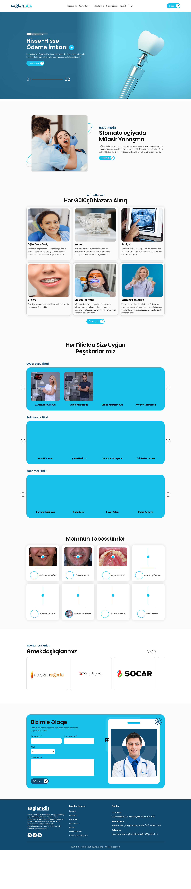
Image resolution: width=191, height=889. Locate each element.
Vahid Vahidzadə (79, 404)
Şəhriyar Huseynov (112, 458)
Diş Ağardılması (75, 831)
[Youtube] (39, 835)
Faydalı (123, 6)
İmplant (72, 811)
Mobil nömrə (70, 736)
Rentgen (72, 815)
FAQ (130, 6)
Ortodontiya (74, 823)
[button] (23, 387)
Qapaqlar (73, 819)
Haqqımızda (72, 6)
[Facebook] (30, 835)
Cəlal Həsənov (152, 613)
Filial (33, 747)
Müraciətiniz (36, 757)
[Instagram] (34, 835)
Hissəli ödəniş (111, 6)
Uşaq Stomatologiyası (78, 835)
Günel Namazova (82, 575)
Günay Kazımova (117, 613)
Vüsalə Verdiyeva (47, 613)
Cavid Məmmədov (47, 575)
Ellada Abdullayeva (112, 404)
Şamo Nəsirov (78, 458)
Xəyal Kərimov (117, 575)
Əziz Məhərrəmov (146, 458)
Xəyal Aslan (112, 512)
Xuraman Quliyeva (82, 613)
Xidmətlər (83, 6)
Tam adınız (36, 736)
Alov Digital (98, 847)
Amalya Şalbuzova (146, 404)
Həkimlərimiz (98, 6)
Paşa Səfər (78, 512)
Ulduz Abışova (145, 512)
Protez (72, 827)
